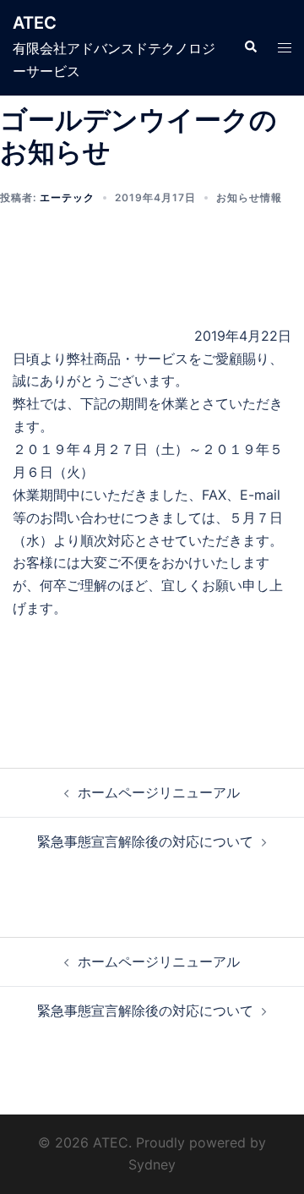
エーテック (67, 197)
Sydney (152, 1164)
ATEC (35, 23)
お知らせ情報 (249, 197)
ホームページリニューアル (159, 792)
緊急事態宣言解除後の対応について (145, 841)
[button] (250, 47)
